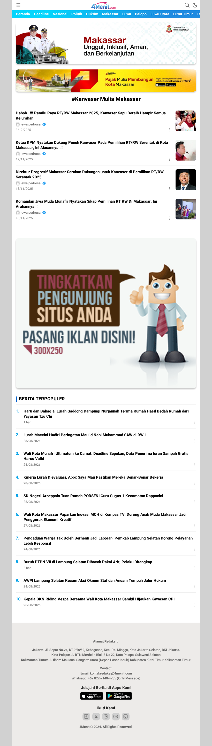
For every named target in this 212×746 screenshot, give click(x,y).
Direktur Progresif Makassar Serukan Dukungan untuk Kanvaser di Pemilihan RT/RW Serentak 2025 (90, 174)
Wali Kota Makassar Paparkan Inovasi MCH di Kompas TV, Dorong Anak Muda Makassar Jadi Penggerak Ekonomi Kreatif (105, 517)
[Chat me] (106, 387)
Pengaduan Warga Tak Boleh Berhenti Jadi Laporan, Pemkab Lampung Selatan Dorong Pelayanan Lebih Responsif (108, 541)
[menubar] (18, 5)
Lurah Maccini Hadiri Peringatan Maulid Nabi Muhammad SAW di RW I (85, 435)
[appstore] (91, 696)
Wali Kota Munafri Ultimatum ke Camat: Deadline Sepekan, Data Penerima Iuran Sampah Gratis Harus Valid (106, 456)
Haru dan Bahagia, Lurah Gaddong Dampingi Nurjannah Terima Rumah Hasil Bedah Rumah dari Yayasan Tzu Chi (106, 414)
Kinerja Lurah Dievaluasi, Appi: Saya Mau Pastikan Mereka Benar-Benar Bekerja (93, 477)
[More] (169, 130)
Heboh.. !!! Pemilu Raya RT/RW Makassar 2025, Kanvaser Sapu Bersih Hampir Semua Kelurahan (91, 115)
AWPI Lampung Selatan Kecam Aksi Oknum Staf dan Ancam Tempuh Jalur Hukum (95, 580)
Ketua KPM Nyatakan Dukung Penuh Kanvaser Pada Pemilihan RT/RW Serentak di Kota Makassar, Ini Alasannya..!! (92, 145)
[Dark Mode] (195, 5)
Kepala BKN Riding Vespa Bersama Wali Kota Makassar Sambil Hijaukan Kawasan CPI (99, 599)
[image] (186, 120)
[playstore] (119, 696)
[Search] (187, 5)
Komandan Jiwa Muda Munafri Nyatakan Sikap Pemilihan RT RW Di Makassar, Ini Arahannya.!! (86, 204)
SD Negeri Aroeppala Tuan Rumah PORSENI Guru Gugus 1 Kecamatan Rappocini (93, 495)
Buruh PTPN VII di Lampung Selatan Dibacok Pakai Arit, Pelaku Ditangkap (88, 562)
